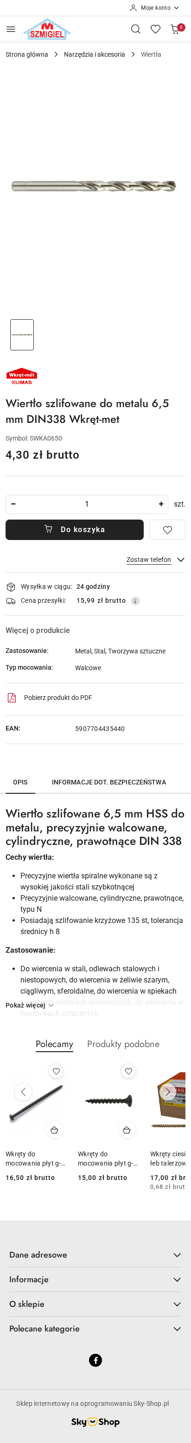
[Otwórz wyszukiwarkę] (136, 29)
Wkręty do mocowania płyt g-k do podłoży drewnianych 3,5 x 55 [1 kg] (107, 1159)
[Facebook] (95, 1360)
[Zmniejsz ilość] (13, 504)
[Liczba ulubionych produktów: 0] (155, 29)
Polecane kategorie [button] (44, 1329)
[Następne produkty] (167, 1092)
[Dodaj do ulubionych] (167, 530)
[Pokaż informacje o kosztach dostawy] (135, 601)
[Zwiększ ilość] (161, 504)
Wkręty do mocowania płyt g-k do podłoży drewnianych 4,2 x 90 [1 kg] (35, 1159)
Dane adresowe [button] (38, 1255)
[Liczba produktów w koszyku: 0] (175, 29)
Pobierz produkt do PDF (58, 697)
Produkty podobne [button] (123, 1044)
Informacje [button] (29, 1279)
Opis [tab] (20, 782)
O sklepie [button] (27, 1304)
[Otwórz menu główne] (11, 29)
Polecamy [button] (54, 1044)
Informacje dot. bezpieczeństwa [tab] (109, 782)
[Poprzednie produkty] (23, 1092)
